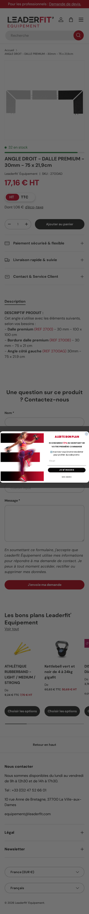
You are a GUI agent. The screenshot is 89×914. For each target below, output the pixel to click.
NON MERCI (67, 477)
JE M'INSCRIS (66, 470)
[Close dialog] (86, 433)
